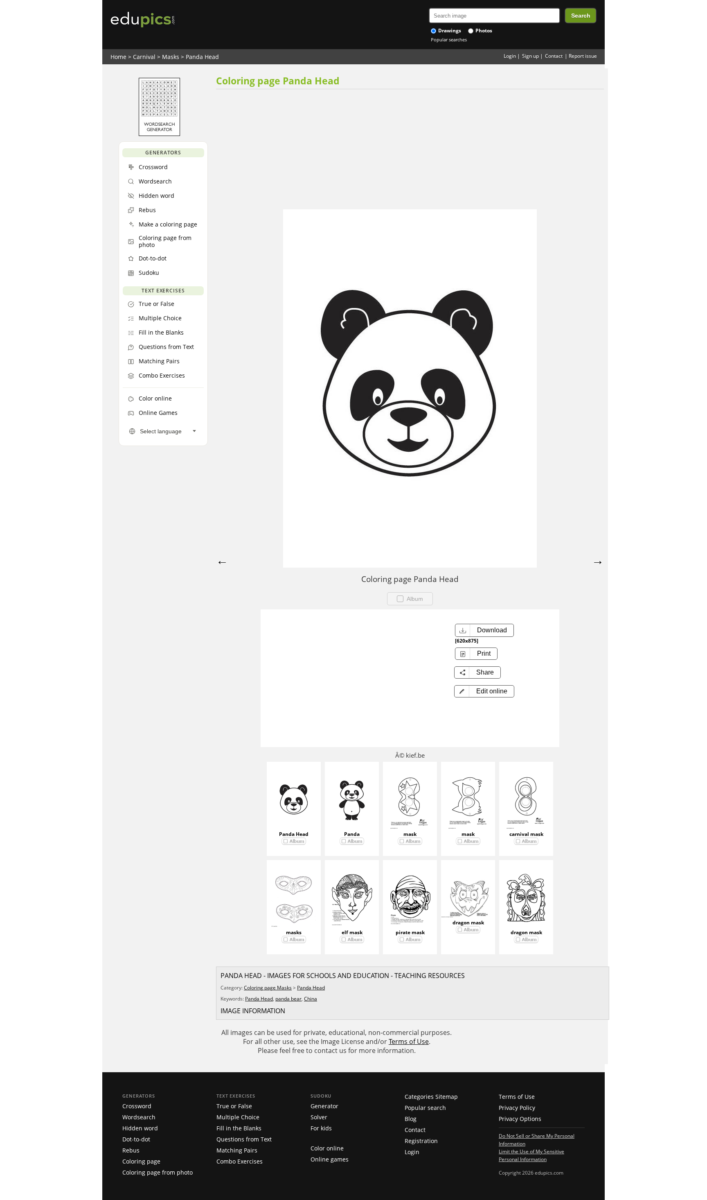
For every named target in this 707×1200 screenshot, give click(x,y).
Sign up (530, 55)
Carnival (144, 57)
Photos (483, 30)
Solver (319, 1117)
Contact (554, 55)
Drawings (449, 30)
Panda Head (202, 57)
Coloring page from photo (157, 1172)
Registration (421, 1141)
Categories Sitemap (431, 1096)
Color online (327, 1148)
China (310, 998)
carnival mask (526, 834)
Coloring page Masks (268, 987)
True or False (234, 1106)
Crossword (136, 1106)
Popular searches (449, 39)
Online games (330, 1159)
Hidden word (140, 1128)
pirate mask (410, 932)
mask (410, 834)
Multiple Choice (237, 1117)
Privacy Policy (517, 1108)
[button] (484, 691)
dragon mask (468, 922)
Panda (352, 834)
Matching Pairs (236, 1150)
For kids (321, 1128)
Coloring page (141, 1161)
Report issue (583, 55)
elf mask (352, 932)
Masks (170, 57)
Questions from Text (244, 1139)
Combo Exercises (239, 1161)
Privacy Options (520, 1119)
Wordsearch (138, 1117)
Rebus (131, 1150)
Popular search (425, 1108)
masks (294, 932)
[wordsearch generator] (159, 134)
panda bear (288, 998)
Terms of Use (409, 1041)
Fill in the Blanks (238, 1128)
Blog (411, 1119)
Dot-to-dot (136, 1139)
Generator (324, 1106)
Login (510, 55)
